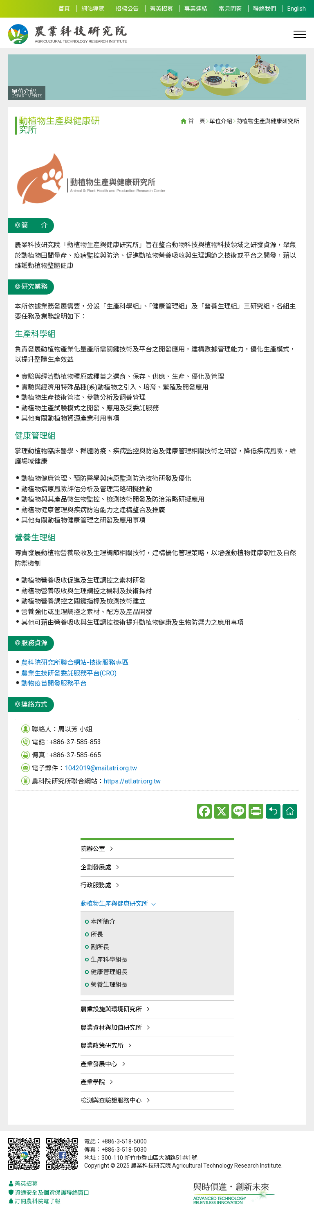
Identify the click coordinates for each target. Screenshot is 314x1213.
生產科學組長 (109, 959)
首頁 (64, 8)
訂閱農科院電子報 (38, 1201)
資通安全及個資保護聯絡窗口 (52, 1192)
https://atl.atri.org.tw (132, 781)
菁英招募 (161, 8)
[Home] (290, 811)
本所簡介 (103, 921)
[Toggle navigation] (300, 34)
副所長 (100, 947)
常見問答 (230, 8)
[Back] (273, 811)
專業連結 (195, 8)
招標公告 (127, 8)
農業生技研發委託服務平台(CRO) (69, 673)
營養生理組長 (109, 984)
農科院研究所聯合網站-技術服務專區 (74, 662)
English (296, 8)
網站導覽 (92, 8)
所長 (97, 934)
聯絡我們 (264, 8)
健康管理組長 (109, 972)
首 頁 (196, 121)
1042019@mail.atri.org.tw (101, 768)
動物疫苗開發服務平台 (54, 683)
